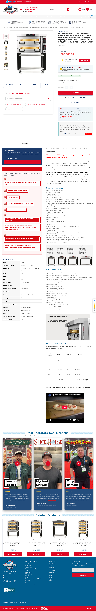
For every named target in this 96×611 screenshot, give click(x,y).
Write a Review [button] (62, 45)
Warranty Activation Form (16, 210)
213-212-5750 (11, 573)
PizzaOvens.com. (52, 500)
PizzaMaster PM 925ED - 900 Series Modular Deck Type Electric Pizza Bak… (83, 543)
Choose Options (13, 554)
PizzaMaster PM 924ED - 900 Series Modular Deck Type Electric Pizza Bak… (36, 543)
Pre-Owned (39, 17)
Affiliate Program (88, 16)
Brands (50, 565)
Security (27, 577)
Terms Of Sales (28, 567)
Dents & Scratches (61, 17)
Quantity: (61, 87)
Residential (30, 17)
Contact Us (89, 608)
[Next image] (6, 71)
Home (4, 17)
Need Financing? (29, 572)
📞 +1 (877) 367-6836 (65, 117)
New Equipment (12, 17)
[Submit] (68, 9)
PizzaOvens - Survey (30, 584)
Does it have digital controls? (14, 109)
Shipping (27, 570)
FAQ (26, 582)
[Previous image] (6, 32)
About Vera (71, 17)
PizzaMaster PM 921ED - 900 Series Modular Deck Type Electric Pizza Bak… (60, 543)
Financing (79, 17)
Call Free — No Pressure (22, 162)
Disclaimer (27, 575)
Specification (52, 569)
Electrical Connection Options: (68, 80)
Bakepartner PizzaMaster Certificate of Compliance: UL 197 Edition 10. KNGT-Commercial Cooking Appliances (20, 227)
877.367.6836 (13, 572)
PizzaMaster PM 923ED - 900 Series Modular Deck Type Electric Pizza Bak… (13, 543)
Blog (86, 2)
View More (88, 134)
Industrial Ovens (50, 17)
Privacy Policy (28, 574)
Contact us (90, 2)
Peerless (50, 574)
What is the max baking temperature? (36, 104)
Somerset (51, 575)
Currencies (27, 580)
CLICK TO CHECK (84, 60)
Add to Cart (75, 92)
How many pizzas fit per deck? (14, 104)
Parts (21, 17)
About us (81, 2)
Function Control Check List (17, 191)
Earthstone (51, 572)
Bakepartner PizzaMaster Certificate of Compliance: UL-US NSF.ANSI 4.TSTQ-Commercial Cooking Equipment (20, 247)
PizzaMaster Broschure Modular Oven (20, 203)
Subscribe (83, 575)
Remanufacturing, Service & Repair (33, 579)
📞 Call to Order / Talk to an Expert (75, 97)
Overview (25, 143)
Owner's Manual (13, 197)
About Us (27, 564)
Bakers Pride (52, 570)
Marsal (50, 577)
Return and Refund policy (31, 569)
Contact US (28, 565)
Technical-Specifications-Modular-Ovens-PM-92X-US (21, 183)
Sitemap (50, 580)
